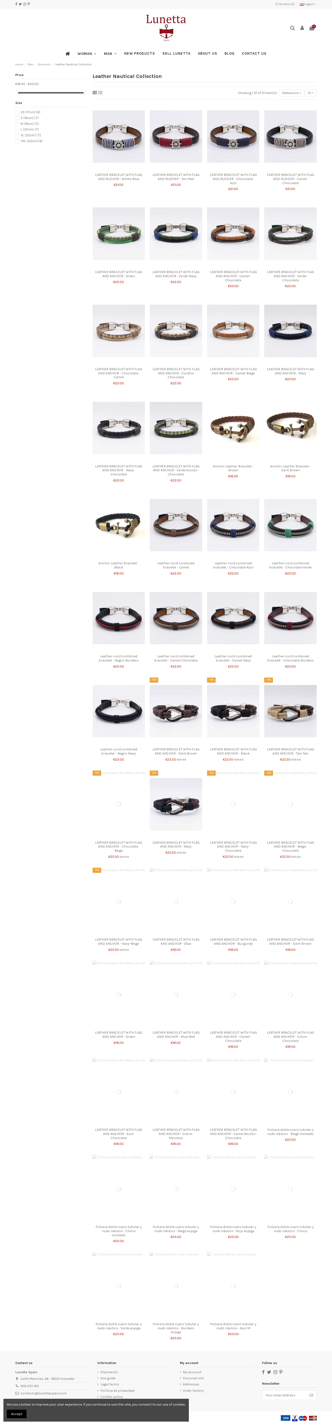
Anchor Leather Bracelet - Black (118, 565)
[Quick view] (122, 168)
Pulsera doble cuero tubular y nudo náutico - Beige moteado (290, 1132)
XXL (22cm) (32, 141)
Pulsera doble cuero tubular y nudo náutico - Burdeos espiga (176, 1328)
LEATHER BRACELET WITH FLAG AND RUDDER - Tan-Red (176, 177)
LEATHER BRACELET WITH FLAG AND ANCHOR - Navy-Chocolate (118, 470)
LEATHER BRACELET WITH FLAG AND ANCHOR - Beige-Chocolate (290, 847)
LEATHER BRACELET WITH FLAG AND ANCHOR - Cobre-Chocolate (290, 1036)
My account (192, 1372)
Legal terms (109, 1384)
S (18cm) (30, 118)
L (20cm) (30, 129)
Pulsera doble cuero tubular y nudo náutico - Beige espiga (176, 1229)
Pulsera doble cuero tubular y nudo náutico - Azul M (233, 1326)
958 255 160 (29, 1386)
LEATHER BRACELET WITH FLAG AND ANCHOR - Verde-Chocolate (290, 276)
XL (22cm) (31, 135)
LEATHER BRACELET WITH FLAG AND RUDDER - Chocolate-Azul (233, 179)
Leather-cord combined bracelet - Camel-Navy (233, 658)
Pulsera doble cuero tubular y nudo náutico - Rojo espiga (233, 1229)
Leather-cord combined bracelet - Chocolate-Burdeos (290, 658)
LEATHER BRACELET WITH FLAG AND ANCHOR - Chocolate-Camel (118, 373)
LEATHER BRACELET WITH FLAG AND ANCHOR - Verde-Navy (176, 274)
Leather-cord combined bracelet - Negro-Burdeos (119, 658)
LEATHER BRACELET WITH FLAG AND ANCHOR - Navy (290, 371)
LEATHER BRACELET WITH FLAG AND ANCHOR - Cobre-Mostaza (176, 1134)
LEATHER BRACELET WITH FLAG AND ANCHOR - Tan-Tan (290, 751)
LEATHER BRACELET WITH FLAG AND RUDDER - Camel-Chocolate (290, 179)
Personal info (193, 1378)
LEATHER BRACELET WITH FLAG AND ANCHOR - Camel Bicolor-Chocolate (233, 1134)
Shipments (109, 1372)
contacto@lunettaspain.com (43, 1393)
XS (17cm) (30, 112)
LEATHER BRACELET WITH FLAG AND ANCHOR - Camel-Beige (233, 371)
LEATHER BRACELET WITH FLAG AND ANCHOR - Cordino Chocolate (176, 373)
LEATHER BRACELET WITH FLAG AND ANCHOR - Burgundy (233, 941)
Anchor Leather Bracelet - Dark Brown (290, 468)
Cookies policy (111, 1397)
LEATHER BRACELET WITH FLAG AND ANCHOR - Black (233, 751)
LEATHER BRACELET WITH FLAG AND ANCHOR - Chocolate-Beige (118, 847)
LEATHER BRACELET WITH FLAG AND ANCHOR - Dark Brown (176, 751)
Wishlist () (286, 4)
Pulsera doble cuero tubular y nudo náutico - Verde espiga (119, 1326)
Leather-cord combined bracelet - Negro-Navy (118, 751)
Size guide (107, 1378)
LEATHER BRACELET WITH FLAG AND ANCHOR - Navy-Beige (118, 941)
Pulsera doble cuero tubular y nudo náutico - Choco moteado (119, 1231)
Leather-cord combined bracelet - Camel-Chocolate (176, 658)
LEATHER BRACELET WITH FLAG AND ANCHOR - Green (118, 274)
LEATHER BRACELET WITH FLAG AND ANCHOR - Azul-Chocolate (118, 1134)
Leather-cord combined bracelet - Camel (175, 565)
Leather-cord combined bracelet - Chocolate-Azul (233, 565)
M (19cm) (30, 124)
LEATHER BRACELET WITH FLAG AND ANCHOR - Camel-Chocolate (233, 276)
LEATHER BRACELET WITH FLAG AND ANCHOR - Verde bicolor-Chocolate (176, 470)
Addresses (191, 1384)
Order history (193, 1391)
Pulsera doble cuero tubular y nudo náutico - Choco (290, 1229)
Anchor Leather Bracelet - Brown (233, 468)
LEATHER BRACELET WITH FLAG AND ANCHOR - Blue (176, 941)
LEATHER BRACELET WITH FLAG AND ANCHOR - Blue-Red (176, 1034)
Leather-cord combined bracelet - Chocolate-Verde (290, 565)
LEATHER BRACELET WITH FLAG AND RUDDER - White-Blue (118, 177)
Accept (16, 1414)
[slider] (17, 93)
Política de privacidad (117, 1391)
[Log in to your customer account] (302, 28)
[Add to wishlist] (115, 168)
